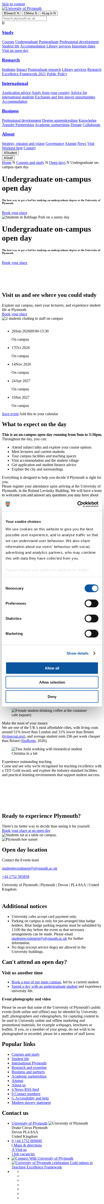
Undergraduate (26, 42)
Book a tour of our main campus (36, 982)
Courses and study (30, 162)
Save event (10, 414)
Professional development (79, 42)
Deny (52, 696)
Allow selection (52, 682)
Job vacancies (23, 1154)
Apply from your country (50, 93)
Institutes (8, 69)
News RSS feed (25, 1089)
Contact (30, 148)
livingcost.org (13, 736)
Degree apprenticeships (60, 120)
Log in (49, 13)
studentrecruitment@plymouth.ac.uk (29, 868)
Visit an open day (15, 50)
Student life (10, 46)
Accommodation (32, 46)
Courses (8, 42)
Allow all (52, 668)
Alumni (70, 143)
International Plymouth (29, 1063)
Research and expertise (29, 1067)
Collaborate (91, 125)
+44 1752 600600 (27, 1141)
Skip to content (13, 4)
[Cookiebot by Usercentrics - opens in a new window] (77, 504)
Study (8, 32)
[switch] (91, 603)
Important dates (83, 46)
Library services (58, 46)
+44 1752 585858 (15, 877)
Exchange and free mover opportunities (65, 97)
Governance (54, 143)
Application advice (16, 93)
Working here (12, 148)
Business (10, 110)
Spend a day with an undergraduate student (44, 986)
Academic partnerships (52, 125)
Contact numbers (26, 1094)
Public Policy (57, 74)
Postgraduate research (44, 69)
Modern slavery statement (31, 1103)
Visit (90, 143)
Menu (30, 13)
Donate (76, 125)
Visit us (19, 1150)
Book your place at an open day (26, 830)
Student (10, 153)
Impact (21, 69)
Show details (78, 653)
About (8, 134)
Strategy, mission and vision (23, 143)
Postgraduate (49, 42)
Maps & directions (27, 1145)
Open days (57, 162)
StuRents (29, 741)
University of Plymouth (29, 1123)
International (15, 83)
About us (19, 1085)
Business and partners (28, 1072)
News (81, 143)
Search (11, 13)
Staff (8, 158)
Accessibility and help (30, 1098)
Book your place (14, 213)
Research (11, 60)
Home (6, 162)
